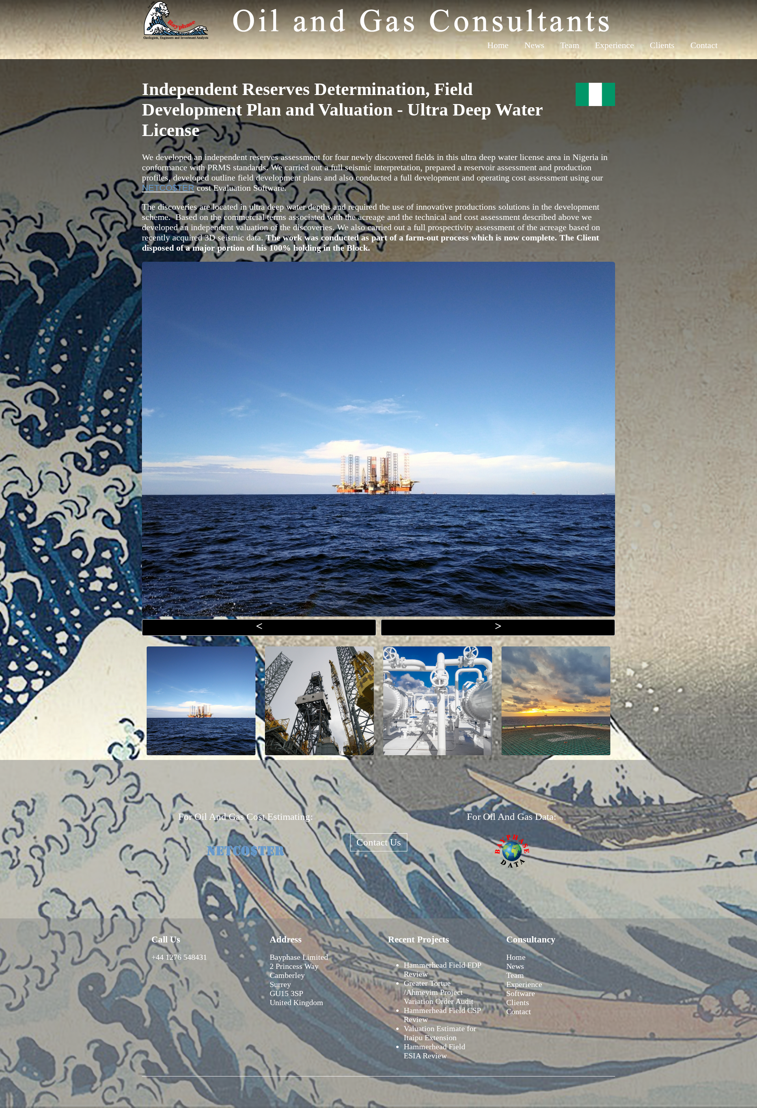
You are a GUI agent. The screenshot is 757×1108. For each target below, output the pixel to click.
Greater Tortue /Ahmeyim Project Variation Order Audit (439, 992)
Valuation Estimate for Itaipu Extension (440, 1033)
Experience (614, 45)
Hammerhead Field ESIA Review (434, 1051)
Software (520, 993)
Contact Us (378, 842)
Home (498, 45)
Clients (662, 45)
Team (569, 45)
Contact (704, 45)
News (534, 45)
